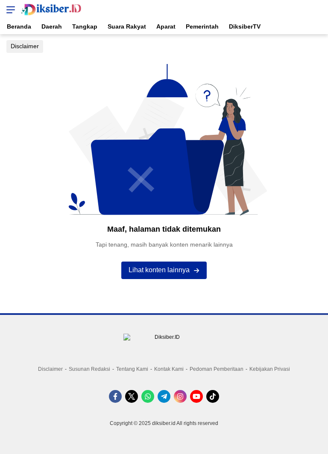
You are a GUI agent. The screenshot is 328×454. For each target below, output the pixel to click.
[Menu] (8, 9)
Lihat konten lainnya (159, 270)
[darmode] (318, 9)
